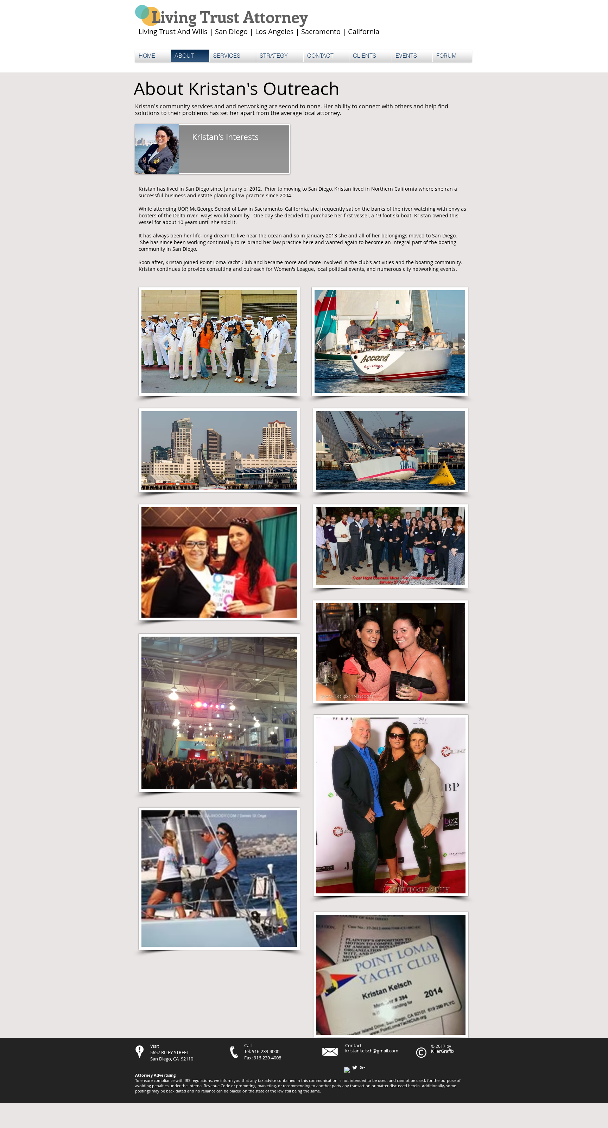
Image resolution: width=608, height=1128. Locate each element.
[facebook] (347, 1070)
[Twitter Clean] (354, 1067)
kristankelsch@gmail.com (371, 1050)
